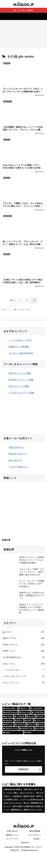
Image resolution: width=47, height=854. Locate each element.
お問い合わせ (12, 831)
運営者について (12, 835)
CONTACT (23, 769)
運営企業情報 (34, 831)
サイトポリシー (34, 835)
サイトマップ (12, 839)
